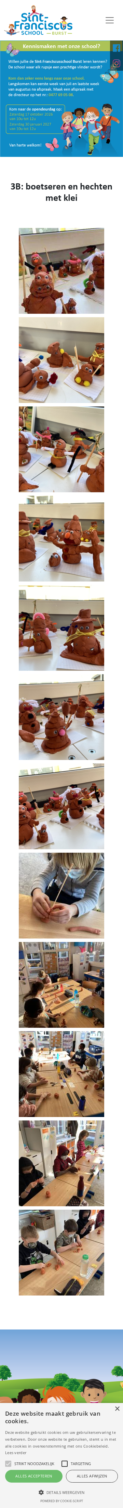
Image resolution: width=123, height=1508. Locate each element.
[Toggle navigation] (109, 20)
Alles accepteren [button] (33, 1475)
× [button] (117, 1409)
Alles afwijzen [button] (92, 1475)
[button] (61, 1492)
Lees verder (15, 1452)
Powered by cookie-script (61, 1501)
